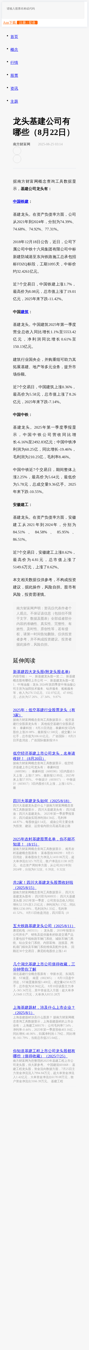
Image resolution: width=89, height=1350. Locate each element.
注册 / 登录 (27, 22)
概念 (14, 50)
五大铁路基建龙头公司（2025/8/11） (44, 926)
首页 (14, 37)
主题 (14, 101)
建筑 (25, 312)
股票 (14, 75)
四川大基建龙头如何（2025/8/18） (42, 801)
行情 (14, 62)
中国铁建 (21, 201)
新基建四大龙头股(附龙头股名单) (41, 672)
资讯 (14, 88)
